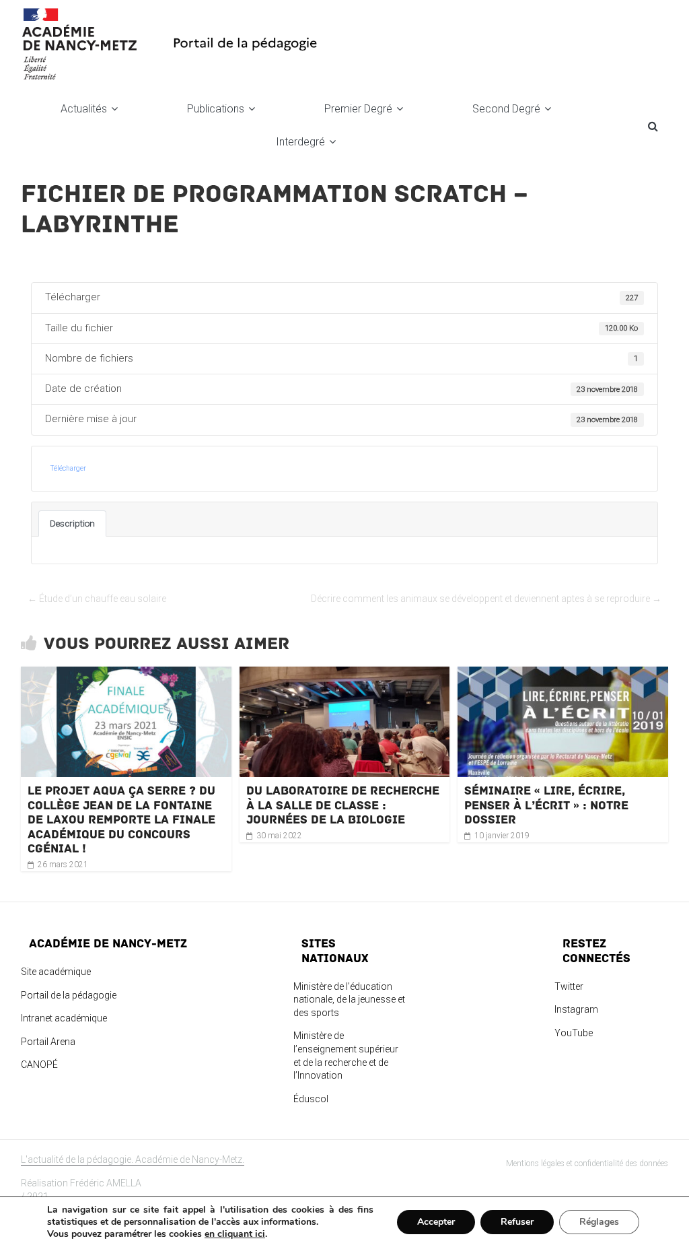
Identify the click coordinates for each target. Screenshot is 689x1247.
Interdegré (300, 141)
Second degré (506, 108)
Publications (215, 108)
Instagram (576, 1009)
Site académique (56, 971)
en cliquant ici (235, 1234)
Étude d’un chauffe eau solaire (97, 598)
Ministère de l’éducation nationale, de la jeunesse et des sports (349, 999)
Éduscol (310, 1098)
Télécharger (68, 468)
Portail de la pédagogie (68, 995)
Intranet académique (64, 1018)
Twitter (568, 986)
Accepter (436, 1221)
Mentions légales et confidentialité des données (587, 1163)
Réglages (599, 1221)
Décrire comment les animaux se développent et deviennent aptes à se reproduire (486, 598)
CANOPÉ (39, 1064)
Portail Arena (48, 1041)
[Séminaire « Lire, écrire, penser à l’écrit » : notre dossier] (563, 674)
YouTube (573, 1032)
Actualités (84, 108)
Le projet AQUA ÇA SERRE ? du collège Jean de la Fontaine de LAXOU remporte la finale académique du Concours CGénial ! (121, 819)
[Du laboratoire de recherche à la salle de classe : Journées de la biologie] (345, 674)
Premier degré (358, 108)
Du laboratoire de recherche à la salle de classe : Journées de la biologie (342, 805)
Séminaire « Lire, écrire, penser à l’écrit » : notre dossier (546, 805)
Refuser (517, 1221)
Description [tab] (72, 523)
